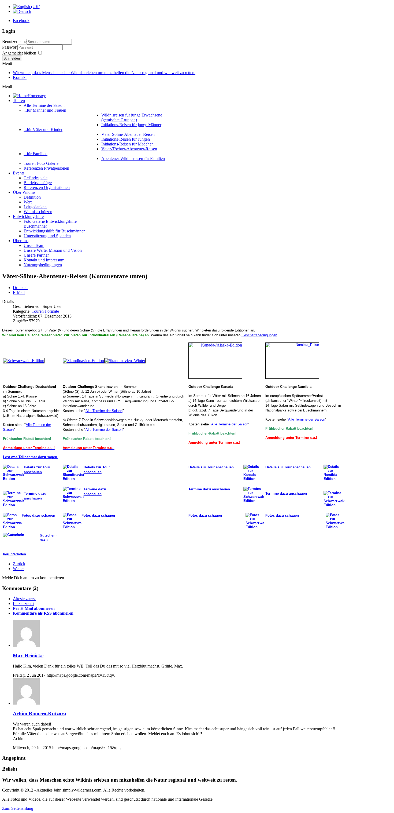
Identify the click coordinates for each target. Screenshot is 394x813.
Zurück (19, 564)
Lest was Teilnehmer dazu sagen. (30, 457)
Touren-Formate (45, 311)
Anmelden (12, 58)
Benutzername (14, 41)
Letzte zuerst (23, 603)
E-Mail (19, 292)
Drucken (20, 287)
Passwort (9, 47)
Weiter (18, 568)
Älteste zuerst (24, 598)
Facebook (21, 20)
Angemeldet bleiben (19, 53)
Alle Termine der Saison (104, 411)
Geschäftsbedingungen (259, 335)
